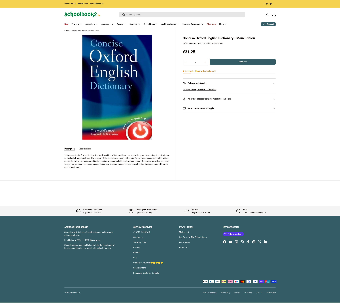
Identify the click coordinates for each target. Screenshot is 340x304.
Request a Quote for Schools (146, 273)
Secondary (90, 24)
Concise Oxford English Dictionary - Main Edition (86, 30)
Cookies (237, 293)
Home (66, 30)
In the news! (184, 242)
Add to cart (243, 62)
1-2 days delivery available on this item (199, 89)
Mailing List (184, 232)
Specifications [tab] (85, 149)
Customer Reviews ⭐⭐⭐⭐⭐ (148, 263)
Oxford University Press (192, 43)
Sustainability (271, 293)
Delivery (136, 247)
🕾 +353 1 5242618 (141, 232)
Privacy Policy (225, 293)
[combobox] (182, 14)
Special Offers (139, 268)
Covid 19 (259, 293)
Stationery (105, 24)
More (221, 24)
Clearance (211, 24)
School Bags (149, 24)
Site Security (248, 293)
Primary (75, 24)
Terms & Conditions (209, 293)
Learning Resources (191, 24)
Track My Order (139, 242)
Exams (120, 24)
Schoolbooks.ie (75, 293)
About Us (183, 247)
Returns (136, 252)
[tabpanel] (117, 161)
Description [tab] (69, 149)
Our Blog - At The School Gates (193, 237)
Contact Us (138, 237)
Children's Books (168, 24)
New (66, 24)
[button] (274, 14)
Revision (133, 24)
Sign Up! (268, 4)
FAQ (135, 257)
